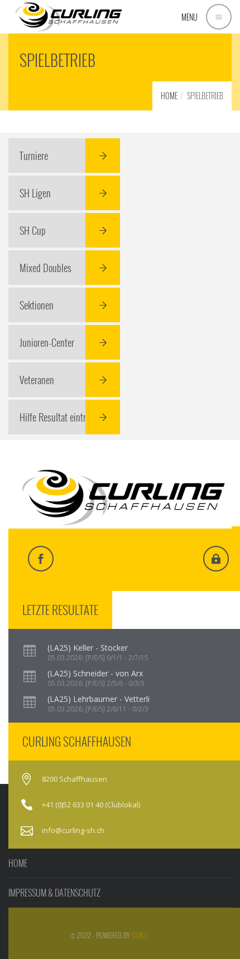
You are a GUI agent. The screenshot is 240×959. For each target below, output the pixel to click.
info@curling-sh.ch (73, 830)
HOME (169, 95)
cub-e (139, 935)
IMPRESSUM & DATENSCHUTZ (54, 892)
